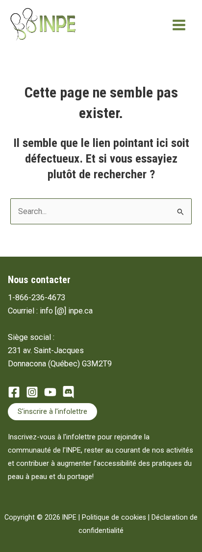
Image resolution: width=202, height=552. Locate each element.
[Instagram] (32, 392)
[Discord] (68, 392)
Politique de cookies (114, 517)
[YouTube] (50, 392)
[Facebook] (14, 392)
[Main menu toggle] (178, 25)
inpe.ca (80, 310)
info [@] (53, 310)
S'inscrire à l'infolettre (52, 411)
